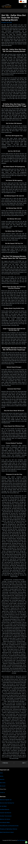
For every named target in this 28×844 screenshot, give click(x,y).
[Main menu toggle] (25, 6)
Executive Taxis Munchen (5, 812)
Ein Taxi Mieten (3, 806)
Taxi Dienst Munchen (4, 809)
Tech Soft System (21, 840)
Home (1, 772)
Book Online (2, 782)
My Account (2, 786)
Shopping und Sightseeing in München (8, 829)
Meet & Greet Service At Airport (7, 832)
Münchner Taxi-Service (5, 819)
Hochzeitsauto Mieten (5, 822)
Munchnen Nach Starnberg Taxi (7, 803)
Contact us (2, 792)
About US (2, 779)
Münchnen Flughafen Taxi (5, 799)
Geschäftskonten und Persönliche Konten (9, 825)
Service (1, 776)
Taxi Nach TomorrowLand (5, 816)
